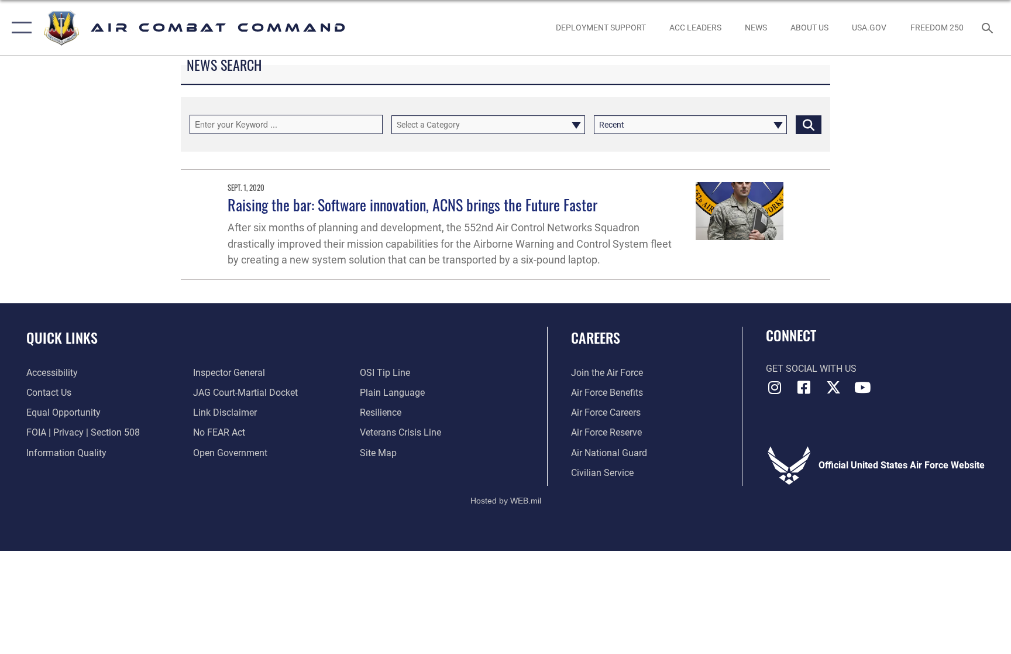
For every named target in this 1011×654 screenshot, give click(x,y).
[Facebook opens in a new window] (804, 387)
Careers (595, 337)
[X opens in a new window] (833, 387)
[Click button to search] (808, 124)
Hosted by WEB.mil (505, 500)
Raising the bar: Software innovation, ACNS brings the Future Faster (412, 204)
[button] (19, 28)
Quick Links (62, 337)
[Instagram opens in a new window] (774, 387)
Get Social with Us (811, 368)
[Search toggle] (988, 27)
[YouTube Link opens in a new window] (862, 387)
